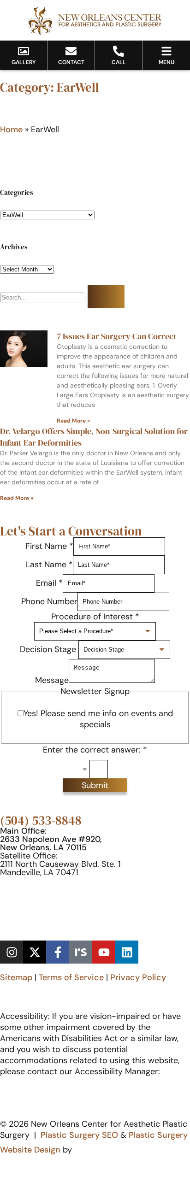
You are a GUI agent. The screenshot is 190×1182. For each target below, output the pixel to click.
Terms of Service (71, 977)
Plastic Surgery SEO (79, 1135)
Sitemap (16, 977)
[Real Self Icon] (80, 952)
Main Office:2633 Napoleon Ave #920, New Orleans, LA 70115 (51, 839)
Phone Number (49, 600)
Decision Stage (49, 648)
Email (49, 582)
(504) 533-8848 (41, 820)
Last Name (49, 564)
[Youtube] (103, 952)
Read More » (73, 420)
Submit (95, 785)
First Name (49, 545)
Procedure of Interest (95, 616)
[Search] (106, 296)
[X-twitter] (34, 952)
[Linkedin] (126, 952)
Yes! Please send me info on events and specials (98, 719)
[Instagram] (11, 952)
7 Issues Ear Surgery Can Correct (117, 336)
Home (11, 129)
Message (52, 680)
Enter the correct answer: (95, 749)
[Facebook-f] (57, 952)
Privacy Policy (138, 977)
